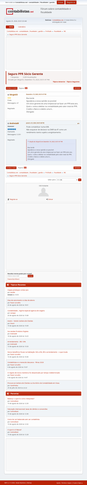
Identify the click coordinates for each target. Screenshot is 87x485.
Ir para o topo (11, 168)
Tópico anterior (59, 82)
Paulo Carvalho (15, 303)
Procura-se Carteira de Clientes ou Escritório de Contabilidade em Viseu (33, 383)
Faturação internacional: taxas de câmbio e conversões (27, 409)
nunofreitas (14, 385)
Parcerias (15, 394)
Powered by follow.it (13, 279)
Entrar (50, 199)
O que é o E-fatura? (15, 430)
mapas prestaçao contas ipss (18, 290)
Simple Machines (21, 483)
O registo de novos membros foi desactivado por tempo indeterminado (34, 373)
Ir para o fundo (12, 88)
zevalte (12, 292)
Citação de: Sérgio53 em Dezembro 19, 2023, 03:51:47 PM (45, 142)
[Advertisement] (43, 53)
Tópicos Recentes (18, 285)
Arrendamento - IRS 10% (17, 342)
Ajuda (58, 483)
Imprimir (77, 88)
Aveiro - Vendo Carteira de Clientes (20, 321)
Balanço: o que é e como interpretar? (21, 399)
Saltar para (51, 180)
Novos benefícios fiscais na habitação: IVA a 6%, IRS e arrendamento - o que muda (37, 352)
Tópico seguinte (73, 82)
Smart (12, 323)
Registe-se (13, 199)
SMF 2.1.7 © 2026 (9, 483)
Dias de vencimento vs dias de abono (21, 300)
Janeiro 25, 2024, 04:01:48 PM (35, 123)
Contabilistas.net (57, 20)
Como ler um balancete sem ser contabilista (23, 419)
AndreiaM (14, 123)
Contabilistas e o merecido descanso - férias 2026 (26, 362)
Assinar (30, 276)
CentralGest (14, 401)
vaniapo (13, 313)
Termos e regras (66, 483)
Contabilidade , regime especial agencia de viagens (26, 311)
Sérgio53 (14, 94)
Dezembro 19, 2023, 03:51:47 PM (36, 94)
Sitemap (29, 483)
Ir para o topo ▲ (78, 483)
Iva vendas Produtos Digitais (18, 331)
